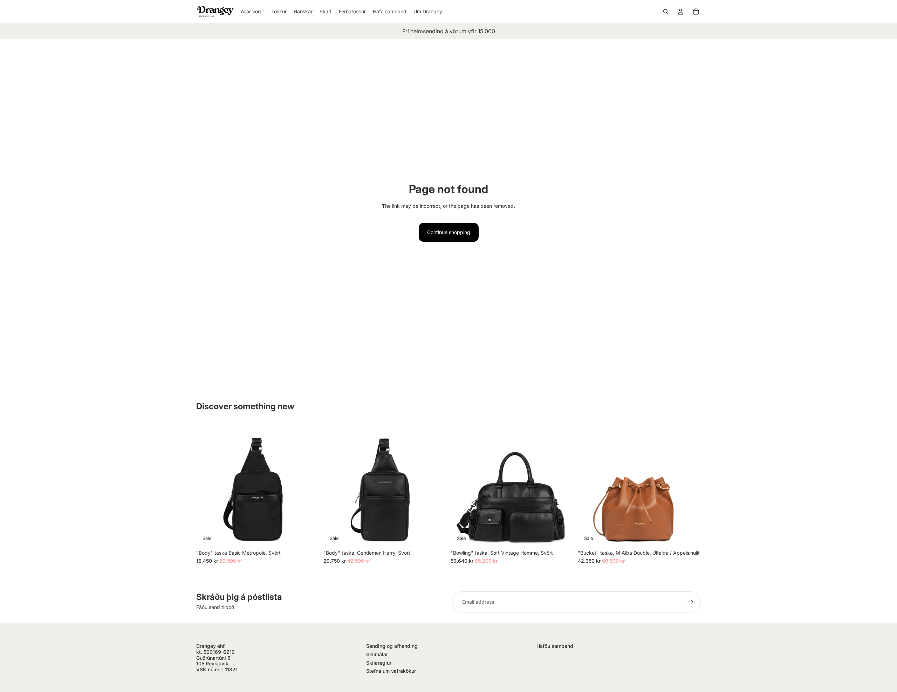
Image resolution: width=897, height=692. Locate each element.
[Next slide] (308, 484)
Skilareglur (378, 663)
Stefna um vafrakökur (391, 671)
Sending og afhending (392, 646)
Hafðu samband (554, 646)
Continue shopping (448, 232)
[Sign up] (690, 602)
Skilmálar (377, 654)
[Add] (308, 535)
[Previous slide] (206, 484)
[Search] (665, 11)
